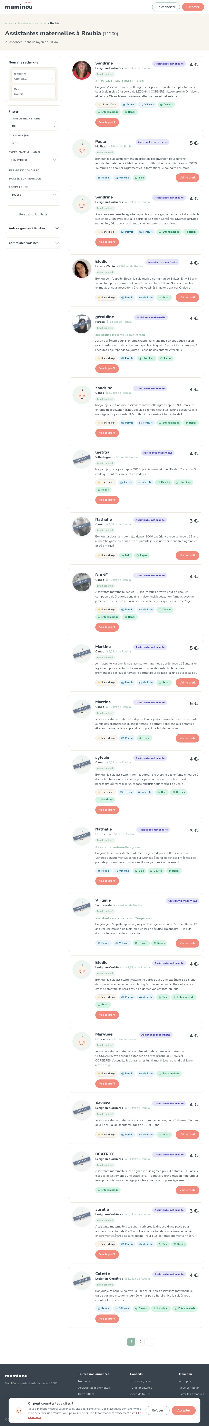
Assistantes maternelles (31, 23)
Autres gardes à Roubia (27, 228)
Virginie (103, 900)
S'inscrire (193, 7)
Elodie (101, 261)
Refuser (157, 1410)
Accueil (9, 23)
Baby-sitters (86, 1394)
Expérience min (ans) (24, 152)
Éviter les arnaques (191, 1394)
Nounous (84, 1381)
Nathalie (103, 519)
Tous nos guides (140, 1381)
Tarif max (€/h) (19, 135)
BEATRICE (105, 1154)
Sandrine (104, 63)
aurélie (102, 1209)
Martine (103, 646)
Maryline (104, 1034)
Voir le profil (107, 122)
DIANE (101, 575)
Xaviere (102, 1103)
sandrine (103, 388)
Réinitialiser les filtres (33, 214)
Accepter (183, 1410)
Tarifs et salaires (141, 1388)
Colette (102, 1274)
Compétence (18, 187)
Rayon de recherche (24, 118)
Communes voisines (24, 243)
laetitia (102, 452)
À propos (185, 1381)
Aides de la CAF (140, 1394)
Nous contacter (189, 1388)
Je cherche (20, 73)
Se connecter (166, 7)
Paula (100, 141)
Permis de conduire (24, 170)
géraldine (104, 317)
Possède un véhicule (25, 178)
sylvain (102, 757)
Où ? (16, 88)
